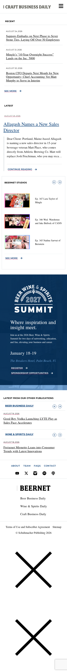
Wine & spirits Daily (19, 434)
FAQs (37, 465)
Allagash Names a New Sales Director (31, 127)
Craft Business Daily (33, 514)
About (15, 465)
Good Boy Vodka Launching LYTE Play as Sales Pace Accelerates (30, 420)
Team (26, 465)
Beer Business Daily (19, 405)
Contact (50, 465)
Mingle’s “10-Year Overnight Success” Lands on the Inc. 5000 (30, 56)
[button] (54, 182)
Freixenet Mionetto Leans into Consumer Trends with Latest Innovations (29, 449)
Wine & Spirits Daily (33, 506)
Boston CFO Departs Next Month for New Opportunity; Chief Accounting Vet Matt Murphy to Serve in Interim (32, 76)
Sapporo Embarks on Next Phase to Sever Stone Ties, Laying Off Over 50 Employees (33, 38)
